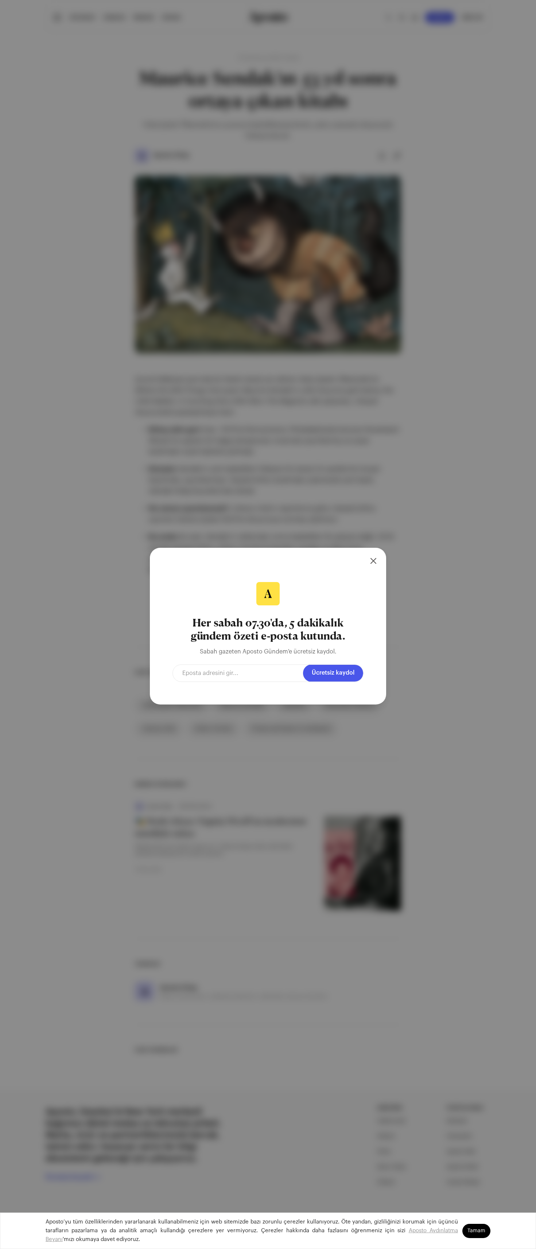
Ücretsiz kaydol (333, 673)
